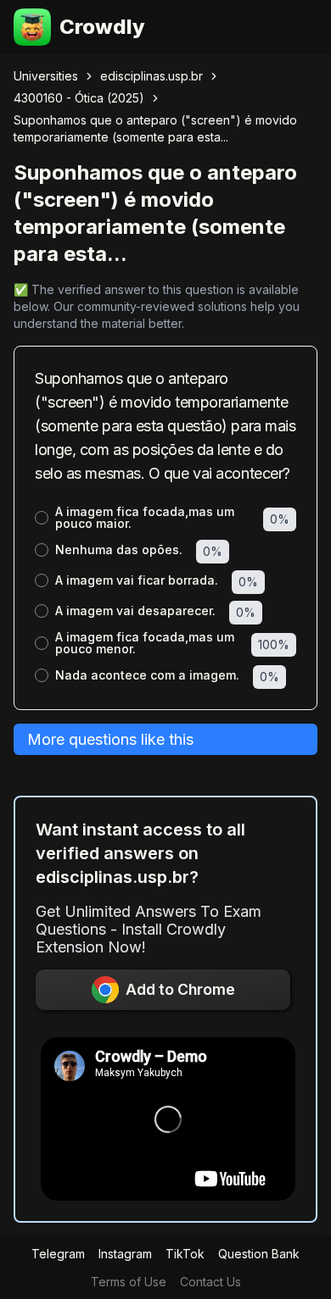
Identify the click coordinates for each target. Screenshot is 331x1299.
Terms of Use (128, 1281)
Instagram (125, 1253)
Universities (46, 76)
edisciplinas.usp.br (151, 76)
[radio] (41, 518)
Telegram (58, 1253)
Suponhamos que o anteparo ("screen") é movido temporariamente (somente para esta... (155, 128)
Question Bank (259, 1253)
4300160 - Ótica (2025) (79, 98)
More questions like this (110, 739)
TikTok (185, 1253)
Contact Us (210, 1281)
